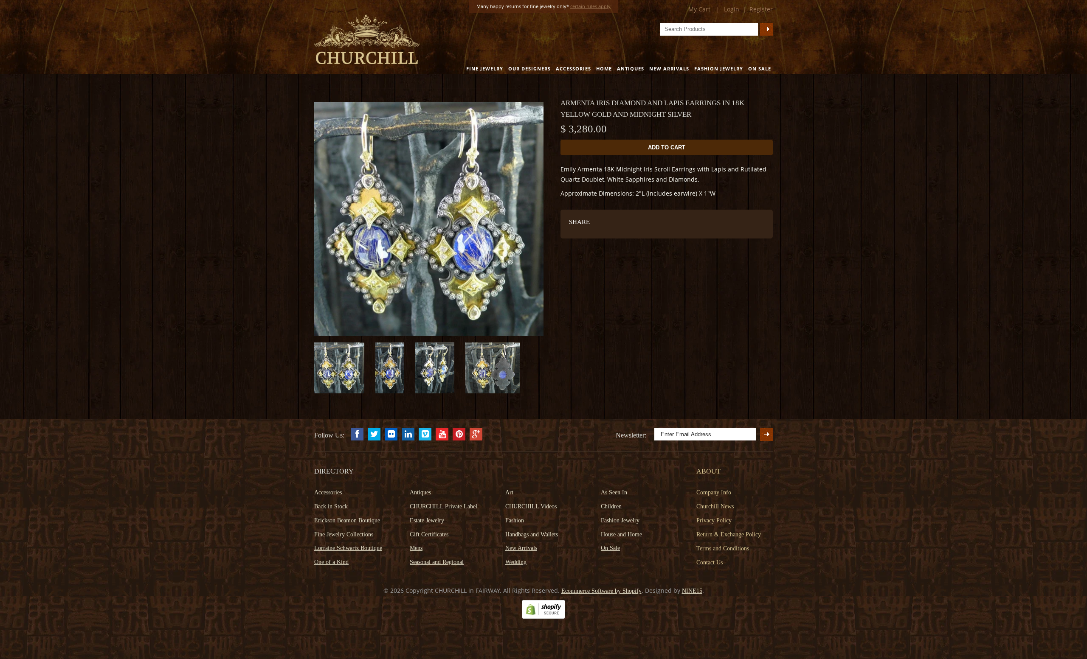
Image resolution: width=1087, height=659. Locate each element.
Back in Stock (331, 506)
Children (611, 506)
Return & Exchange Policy (728, 534)
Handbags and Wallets (531, 534)
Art (509, 492)
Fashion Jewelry (718, 68)
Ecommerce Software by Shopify (601, 591)
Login (731, 9)
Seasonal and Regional (437, 562)
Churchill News (715, 506)
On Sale (759, 68)
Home (604, 68)
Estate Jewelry (427, 520)
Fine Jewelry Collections (343, 534)
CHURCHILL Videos (531, 506)
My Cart (699, 9)
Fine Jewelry (484, 68)
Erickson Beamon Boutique (347, 520)
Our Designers (529, 68)
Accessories (573, 68)
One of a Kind (331, 562)
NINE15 (692, 591)
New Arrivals (669, 68)
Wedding (516, 562)
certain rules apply (590, 6)
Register (761, 9)
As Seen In (614, 492)
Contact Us (709, 562)
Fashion (514, 520)
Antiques (630, 68)
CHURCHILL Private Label (443, 506)
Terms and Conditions (722, 548)
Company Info (713, 492)
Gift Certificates (429, 534)
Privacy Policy (714, 520)
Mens (416, 548)
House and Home (621, 534)
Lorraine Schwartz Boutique (348, 548)
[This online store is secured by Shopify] (543, 617)
